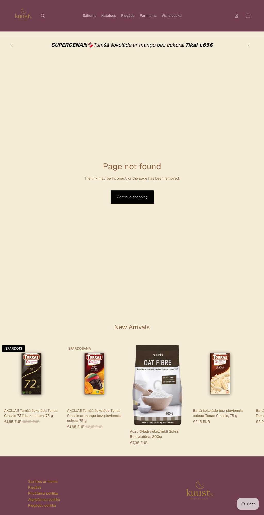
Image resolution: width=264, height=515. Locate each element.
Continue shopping (132, 197)
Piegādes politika (42, 505)
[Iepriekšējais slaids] (12, 45)
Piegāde (35, 487)
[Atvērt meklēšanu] (42, 15)
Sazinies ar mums (42, 481)
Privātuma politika (43, 493)
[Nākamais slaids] (248, 45)
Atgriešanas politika (44, 499)
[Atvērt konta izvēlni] (236, 15)
